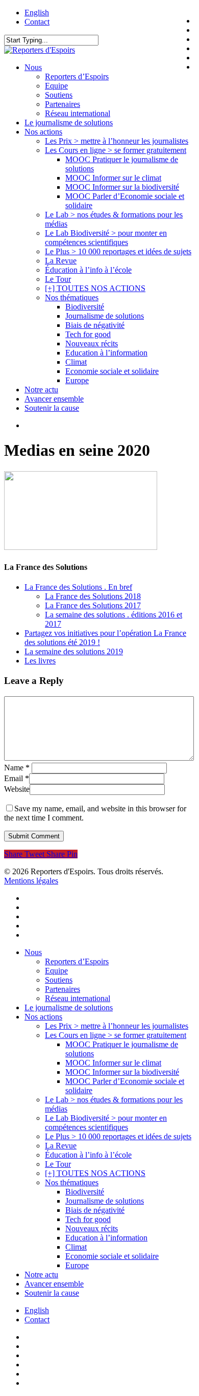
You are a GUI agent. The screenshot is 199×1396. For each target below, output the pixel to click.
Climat (76, 1247)
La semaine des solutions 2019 (73, 651)
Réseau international (77, 998)
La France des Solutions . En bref (78, 587)
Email (16, 778)
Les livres (40, 660)
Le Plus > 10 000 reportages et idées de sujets (118, 1136)
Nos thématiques (71, 1182)
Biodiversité (84, 1191)
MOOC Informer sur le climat (113, 1062)
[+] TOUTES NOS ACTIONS (95, 1173)
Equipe (56, 970)
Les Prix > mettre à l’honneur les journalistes (116, 1026)
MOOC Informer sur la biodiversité (122, 1072)
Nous (33, 952)
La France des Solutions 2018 (93, 596)
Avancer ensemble (54, 1283)
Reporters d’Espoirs (77, 961)
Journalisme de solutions (104, 1200)
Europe (77, 1265)
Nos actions (43, 1016)
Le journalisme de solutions (68, 1007)
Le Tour (58, 1164)
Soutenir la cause (51, 1293)
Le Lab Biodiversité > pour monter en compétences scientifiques (106, 1123)
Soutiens (58, 980)
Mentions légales (31, 880)
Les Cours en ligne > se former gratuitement (115, 1035)
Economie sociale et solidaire (112, 1256)
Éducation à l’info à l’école (88, 1154)
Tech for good (88, 1219)
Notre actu (41, 1274)
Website (17, 789)
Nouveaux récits (91, 1228)
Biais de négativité (95, 1210)
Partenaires (62, 989)
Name (17, 767)
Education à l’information (106, 1237)
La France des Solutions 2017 (93, 605)
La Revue (61, 1145)
